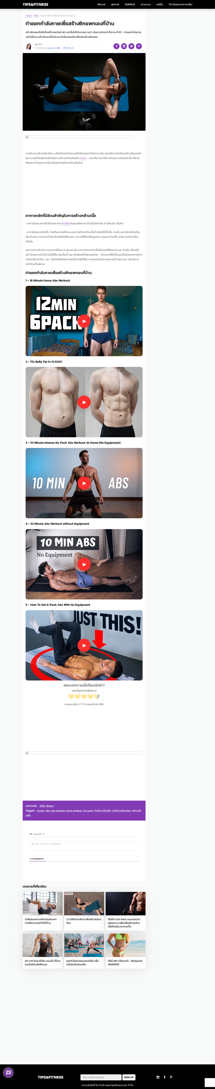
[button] (84, 321)
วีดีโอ (36, 15)
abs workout (57, 811)
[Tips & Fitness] (35, 4)
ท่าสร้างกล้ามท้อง (121, 811)
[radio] (71, 697)
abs (47, 811)
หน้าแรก (29, 15)
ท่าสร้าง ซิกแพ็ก (102, 811)
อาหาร (82, 158)
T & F (40, 44)
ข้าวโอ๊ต (65, 223)
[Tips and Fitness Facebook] (158, 1077)
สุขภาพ (115, 4)
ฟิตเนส (101, 4)
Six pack (88, 811)
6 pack (40, 811)
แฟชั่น (159, 4)
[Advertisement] (84, 189)
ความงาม (146, 4)
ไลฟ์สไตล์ (130, 4)
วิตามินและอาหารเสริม (180, 4)
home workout (74, 811)
